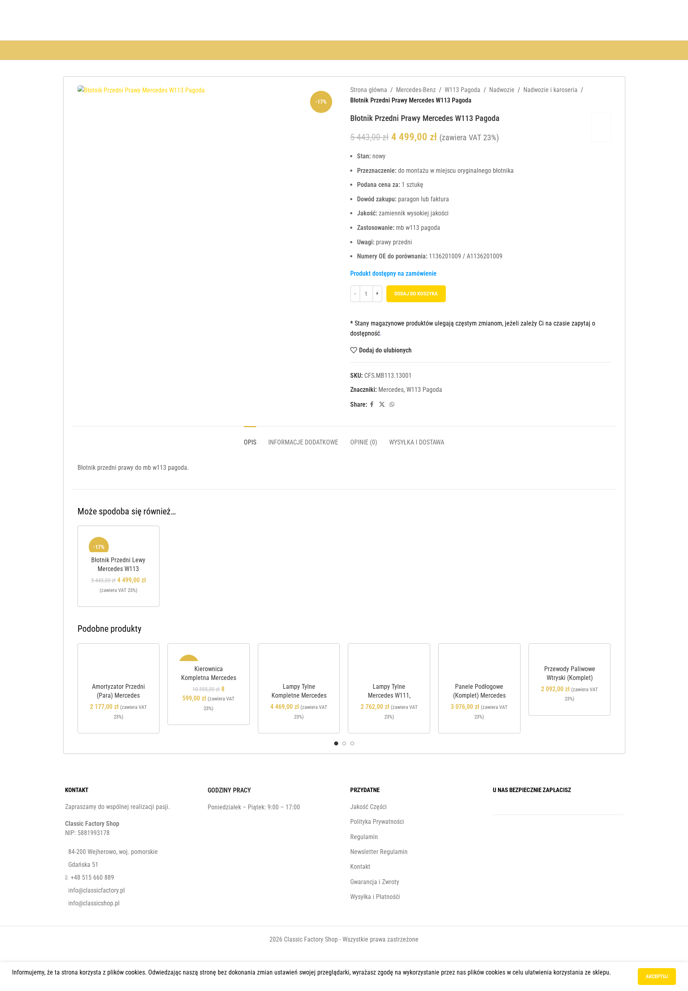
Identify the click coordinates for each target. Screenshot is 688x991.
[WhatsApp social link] (392, 404)
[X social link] (382, 404)
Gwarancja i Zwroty (374, 882)
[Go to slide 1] (336, 743)
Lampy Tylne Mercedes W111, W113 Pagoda (389, 695)
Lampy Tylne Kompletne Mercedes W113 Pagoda (299, 695)
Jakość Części (368, 807)
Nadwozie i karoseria (550, 90)
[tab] (250, 438)
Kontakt (360, 866)
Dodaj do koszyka (416, 294)
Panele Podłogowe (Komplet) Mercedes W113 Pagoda (479, 695)
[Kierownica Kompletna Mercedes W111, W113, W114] (208, 656)
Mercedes (391, 389)
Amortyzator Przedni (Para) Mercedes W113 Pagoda (118, 695)
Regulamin (364, 837)
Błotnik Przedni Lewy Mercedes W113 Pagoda (118, 569)
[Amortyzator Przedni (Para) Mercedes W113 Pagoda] (118, 665)
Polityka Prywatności (377, 821)
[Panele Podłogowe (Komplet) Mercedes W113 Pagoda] (479, 665)
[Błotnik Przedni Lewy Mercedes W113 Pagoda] (118, 543)
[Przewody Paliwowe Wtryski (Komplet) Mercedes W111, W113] (569, 656)
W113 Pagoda (462, 90)
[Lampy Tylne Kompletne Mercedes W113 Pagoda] (299, 665)
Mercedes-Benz (416, 90)
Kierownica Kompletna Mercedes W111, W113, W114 (208, 678)
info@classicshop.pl (94, 903)
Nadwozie (501, 90)
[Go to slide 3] (352, 743)
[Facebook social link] (372, 404)
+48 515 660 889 (92, 877)
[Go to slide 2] (344, 743)
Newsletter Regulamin (379, 852)
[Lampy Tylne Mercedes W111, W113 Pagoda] (389, 665)
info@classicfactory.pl (96, 890)
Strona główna (368, 90)
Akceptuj (657, 976)
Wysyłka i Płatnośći (375, 897)
